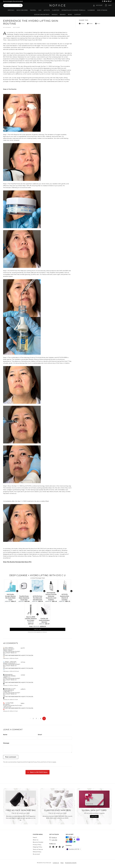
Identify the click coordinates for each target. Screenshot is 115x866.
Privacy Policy (37, 762)
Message (6, 743)
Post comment (10, 757)
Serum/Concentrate (41, 14)
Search (35, 837)
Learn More (94, 816)
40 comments (7, 27)
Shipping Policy (37, 847)
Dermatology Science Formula (73, 10)
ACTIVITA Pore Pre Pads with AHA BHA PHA (37, 597)
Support (77, 14)
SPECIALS (11, 10)
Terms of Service (48, 762)
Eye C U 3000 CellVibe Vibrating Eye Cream (31, 618)
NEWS (70, 14)
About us (35, 840)
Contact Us (56, 862)
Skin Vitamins (102, 10)
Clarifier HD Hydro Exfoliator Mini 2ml (44, 620)
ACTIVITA (47, 10)
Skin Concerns (22, 10)
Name (5, 734)
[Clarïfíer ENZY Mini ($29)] (57, 799)
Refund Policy (37, 851)
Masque (55, 14)
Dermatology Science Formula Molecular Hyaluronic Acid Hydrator (51, 596)
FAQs (62, 862)
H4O (39, 10)
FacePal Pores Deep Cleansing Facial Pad (24, 597)
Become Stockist (38, 842)
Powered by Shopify (71, 862)
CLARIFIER (55, 10)
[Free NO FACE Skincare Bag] (20, 799)
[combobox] (13, 5)
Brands (63, 14)
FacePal (33, 10)
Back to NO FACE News (38, 772)
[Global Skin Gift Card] (94, 799)
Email (40, 734)
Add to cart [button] (37, 629)
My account (36, 854)
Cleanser (91, 10)
